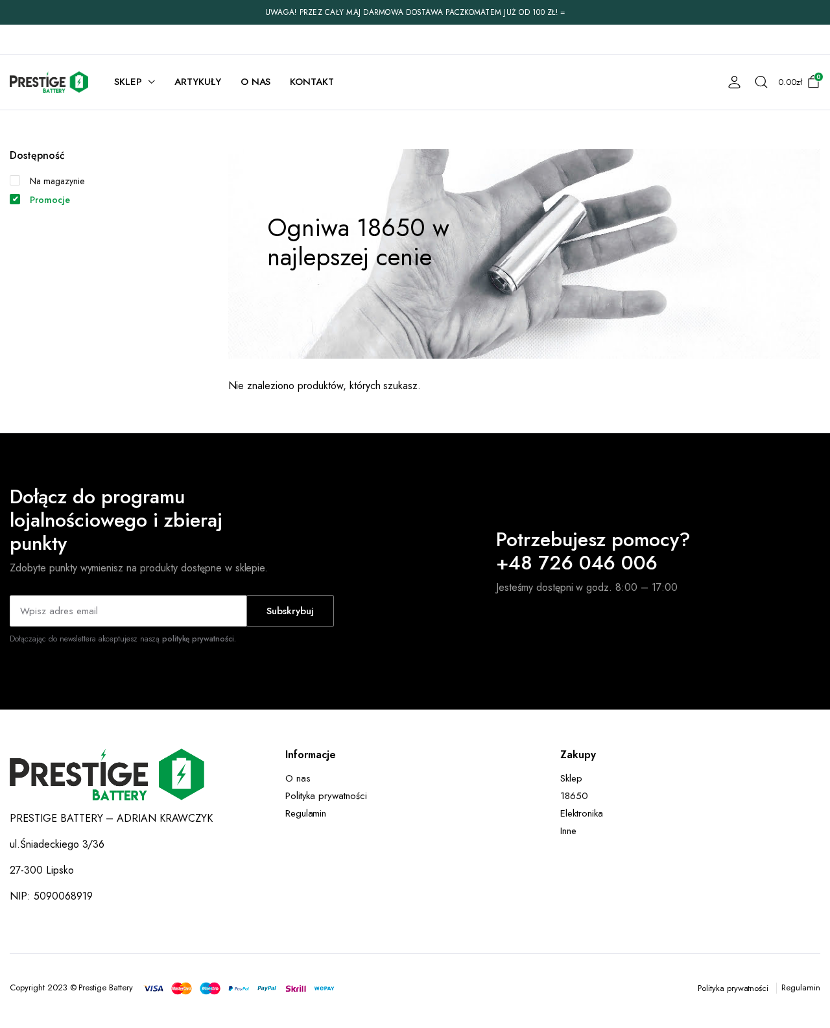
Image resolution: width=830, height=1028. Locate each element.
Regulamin (306, 813)
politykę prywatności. (199, 639)
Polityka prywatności (326, 796)
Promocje (50, 199)
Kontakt (312, 82)
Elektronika (581, 813)
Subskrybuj (290, 611)
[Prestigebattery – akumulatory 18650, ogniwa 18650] (49, 81)
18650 (574, 796)
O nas (256, 82)
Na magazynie (57, 180)
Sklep (128, 82)
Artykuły (197, 82)
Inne (568, 831)
